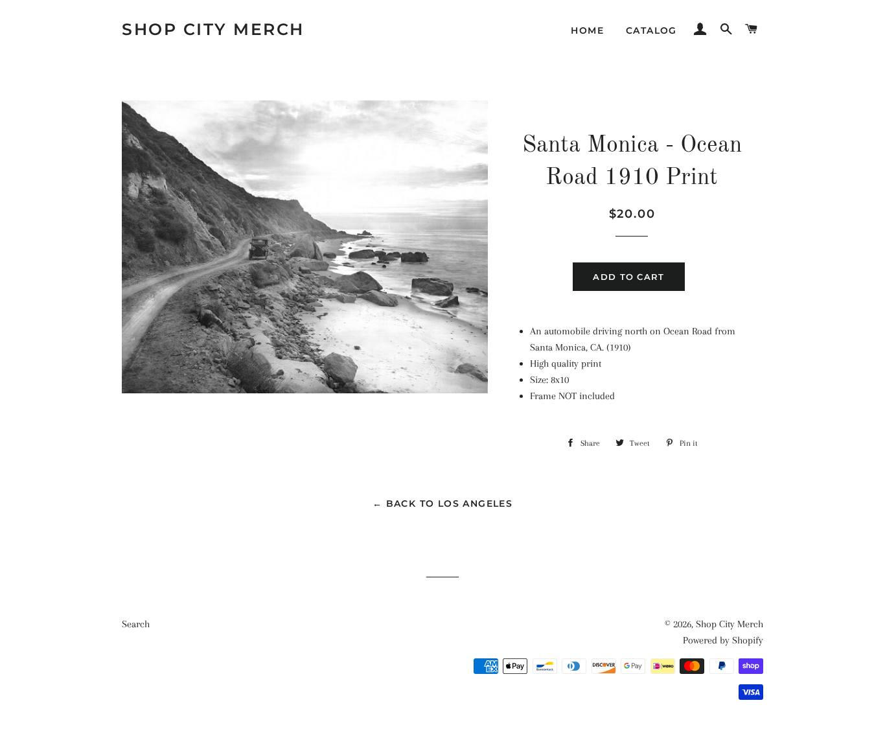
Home (587, 30)
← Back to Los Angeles (442, 503)
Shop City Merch (213, 29)
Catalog (651, 30)
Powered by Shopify (723, 640)
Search (136, 624)
